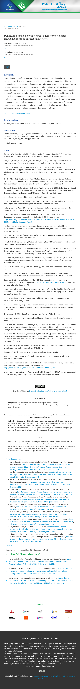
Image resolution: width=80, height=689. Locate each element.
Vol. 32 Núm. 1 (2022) (11, 26)
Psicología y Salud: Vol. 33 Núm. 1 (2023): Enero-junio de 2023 (32, 524)
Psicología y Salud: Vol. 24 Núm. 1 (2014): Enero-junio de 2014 (32, 564)
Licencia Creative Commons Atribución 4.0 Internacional (48, 391)
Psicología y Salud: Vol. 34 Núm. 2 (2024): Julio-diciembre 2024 (41, 502)
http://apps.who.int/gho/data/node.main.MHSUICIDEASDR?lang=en (29, 368)
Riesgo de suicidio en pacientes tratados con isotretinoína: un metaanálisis (38, 514)
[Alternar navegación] (40, 16)
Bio (5, 48)
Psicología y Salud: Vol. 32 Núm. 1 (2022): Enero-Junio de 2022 (33, 509)
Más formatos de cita (14, 143)
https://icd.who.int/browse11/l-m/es (50, 282)
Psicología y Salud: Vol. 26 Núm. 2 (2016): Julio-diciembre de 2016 (34, 517)
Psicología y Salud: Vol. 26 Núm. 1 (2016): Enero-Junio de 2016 (49, 494)
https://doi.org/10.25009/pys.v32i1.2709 (17, 113)
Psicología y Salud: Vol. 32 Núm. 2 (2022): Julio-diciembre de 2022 (34, 470)
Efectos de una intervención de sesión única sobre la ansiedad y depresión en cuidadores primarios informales (41, 580)
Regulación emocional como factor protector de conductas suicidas (42, 507)
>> (11, 546)
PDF (7, 67)
